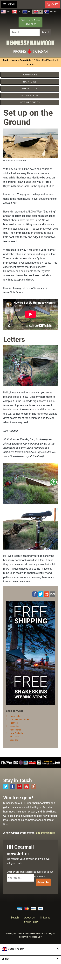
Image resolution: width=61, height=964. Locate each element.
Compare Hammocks (19, 719)
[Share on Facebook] (35, 594)
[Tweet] (40, 594)
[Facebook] (12, 786)
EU (29, 12)
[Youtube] (26, 786)
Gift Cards (14, 736)
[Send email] (52, 594)
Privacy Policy (30, 921)
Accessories (15, 730)
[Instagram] (33, 786)
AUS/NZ (53, 12)
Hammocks (14, 716)
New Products (16, 733)
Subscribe (43, 882)
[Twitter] (5, 786)
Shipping (45, 917)
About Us (29, 917)
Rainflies (13, 723)
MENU (11, 4)
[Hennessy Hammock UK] (30, 43)
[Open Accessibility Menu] (53, 482)
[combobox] (30, 949)
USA (8, 12)
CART (54, 4)
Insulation (14, 726)
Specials (13, 740)
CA (19, 12)
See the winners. (45, 832)
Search (45, 32)
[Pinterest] (19, 786)
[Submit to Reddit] (46, 594)
